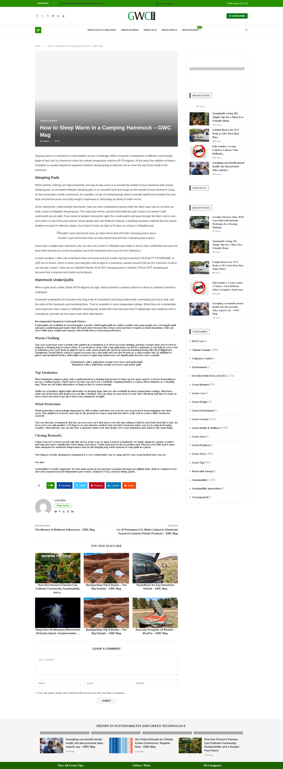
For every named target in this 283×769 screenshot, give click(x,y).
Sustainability (203, 479)
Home (38, 46)
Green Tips (201, 462)
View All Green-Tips (71, 765)
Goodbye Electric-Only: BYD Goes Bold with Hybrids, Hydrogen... (95, 3)
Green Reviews (191, 29)
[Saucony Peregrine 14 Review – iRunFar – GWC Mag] (155, 613)
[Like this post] (51, 485)
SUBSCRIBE (238, 16)
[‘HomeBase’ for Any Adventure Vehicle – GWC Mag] (155, 568)
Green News (200, 436)
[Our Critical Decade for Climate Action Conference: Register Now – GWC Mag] (120, 745)
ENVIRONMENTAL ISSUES (213, 375)
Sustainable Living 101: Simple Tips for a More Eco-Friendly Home (228, 117)
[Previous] (53, 3)
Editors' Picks (141, 765)
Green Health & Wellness (101, 30)
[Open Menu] (38, 30)
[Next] (57, 3)
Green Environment (204, 410)
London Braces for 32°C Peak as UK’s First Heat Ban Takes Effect (227, 265)
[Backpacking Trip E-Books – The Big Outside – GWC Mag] (106, 568)
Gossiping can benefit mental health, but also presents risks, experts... (228, 166)
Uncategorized (201, 497)
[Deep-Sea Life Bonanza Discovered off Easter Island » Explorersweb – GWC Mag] (57, 613)
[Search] (246, 30)
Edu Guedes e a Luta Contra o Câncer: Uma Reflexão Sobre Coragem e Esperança (227, 286)
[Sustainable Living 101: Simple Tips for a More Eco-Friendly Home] (199, 118)
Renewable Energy (204, 471)
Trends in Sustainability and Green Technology (141, 725)
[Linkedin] (58, 16)
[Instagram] (48, 16)
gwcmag (60, 500)
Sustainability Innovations (208, 488)
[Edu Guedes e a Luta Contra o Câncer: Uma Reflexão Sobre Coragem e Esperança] (199, 151)
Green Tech (150, 30)
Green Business (130, 30)
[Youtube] (63, 16)
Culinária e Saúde (203, 358)
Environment (201, 367)
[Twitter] (42, 16)
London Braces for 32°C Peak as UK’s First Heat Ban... (226, 133)
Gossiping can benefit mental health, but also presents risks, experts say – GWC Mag (227, 308)
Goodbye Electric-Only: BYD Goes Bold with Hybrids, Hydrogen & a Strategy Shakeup (228, 222)
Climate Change (205, 349)
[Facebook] (37, 16)
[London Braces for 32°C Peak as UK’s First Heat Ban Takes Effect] (199, 135)
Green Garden (204, 419)
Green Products (202, 445)
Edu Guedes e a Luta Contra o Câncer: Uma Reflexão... (225, 150)
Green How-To (169, 30)
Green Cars (200, 393)
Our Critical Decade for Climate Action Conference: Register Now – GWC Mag (154, 743)
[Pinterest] (53, 16)
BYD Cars (199, 341)
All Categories (212, 765)
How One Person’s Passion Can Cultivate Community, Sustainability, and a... (58, 588)
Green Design (202, 401)
